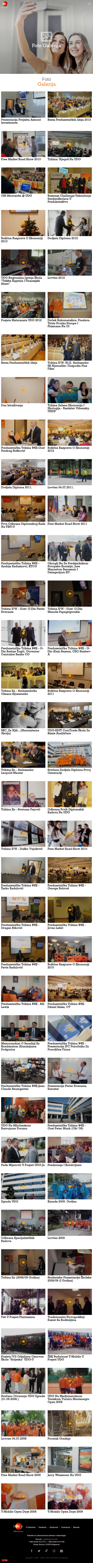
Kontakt (76, 1527)
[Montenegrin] (3, 1560)
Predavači (54, 1527)
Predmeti (42, 1527)
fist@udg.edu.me (51, 1539)
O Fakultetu (30, 1527)
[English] (6, 1560)
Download (65, 1527)
